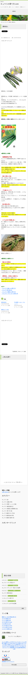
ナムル (23, 642)
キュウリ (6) (5, 499)
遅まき (6, 644)
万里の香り (18, 482)
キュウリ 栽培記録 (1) (7, 506)
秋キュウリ (21, 644)
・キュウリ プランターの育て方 (9, 293)
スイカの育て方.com (7, 625)
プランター (16, 646)
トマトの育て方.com (7, 627)
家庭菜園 (12, 647)
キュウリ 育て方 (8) (7, 511)
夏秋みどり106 (5, 309)
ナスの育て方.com (6, 623)
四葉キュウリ (7, 643)
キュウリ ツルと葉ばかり (8, 582)
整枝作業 (23, 647)
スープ (6, 647)
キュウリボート (18, 642)
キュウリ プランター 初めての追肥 (11, 587)
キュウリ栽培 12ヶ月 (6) (8, 513)
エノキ (9, 642)
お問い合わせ (5, 492)
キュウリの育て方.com (10, 4)
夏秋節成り (4, 302)
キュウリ (12, 644)
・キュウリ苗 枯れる (6, 290)
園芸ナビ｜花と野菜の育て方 (9, 617)
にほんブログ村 (6, 657)
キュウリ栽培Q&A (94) (8, 515)
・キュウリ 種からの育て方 (8, 288)
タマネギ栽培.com (6, 618)
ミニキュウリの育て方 (8, 598)
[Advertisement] (14, 51)
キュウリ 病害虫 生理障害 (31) (10, 508)
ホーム (2, 22)
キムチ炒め (18, 643)
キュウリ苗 (9, 646)
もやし (22, 643)
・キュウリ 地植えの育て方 (8, 291)
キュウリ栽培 (5, 642)
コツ (20, 646)
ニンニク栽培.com (6, 620)
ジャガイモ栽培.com (7, 629)
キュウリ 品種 (8, 22)
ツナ (9, 647)
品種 (13, 646)
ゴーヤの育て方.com (7, 622)
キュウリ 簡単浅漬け (7, 593)
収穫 (9, 644)
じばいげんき (8, 482)
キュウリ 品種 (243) (7, 502)
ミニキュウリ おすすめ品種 (9, 603)
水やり (23, 646)
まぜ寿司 (16, 644)
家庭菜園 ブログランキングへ (8, 661)
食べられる (13, 643)
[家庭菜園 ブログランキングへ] (6, 660)
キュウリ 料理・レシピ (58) (9, 504)
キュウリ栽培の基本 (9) (8, 517)
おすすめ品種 (17, 647)
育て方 (13, 642)
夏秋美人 (16, 351)
